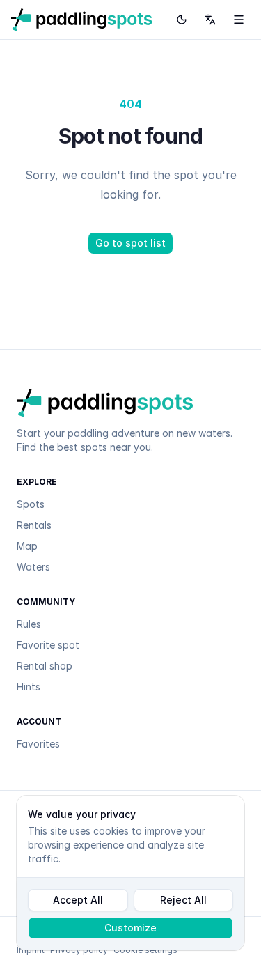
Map (27, 546)
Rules (29, 624)
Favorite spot (48, 645)
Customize (130, 928)
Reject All (183, 900)
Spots (31, 504)
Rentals (34, 525)
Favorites (38, 744)
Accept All (78, 900)
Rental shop (44, 666)
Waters (33, 567)
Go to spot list (130, 243)
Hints (28, 687)
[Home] (81, 19)
